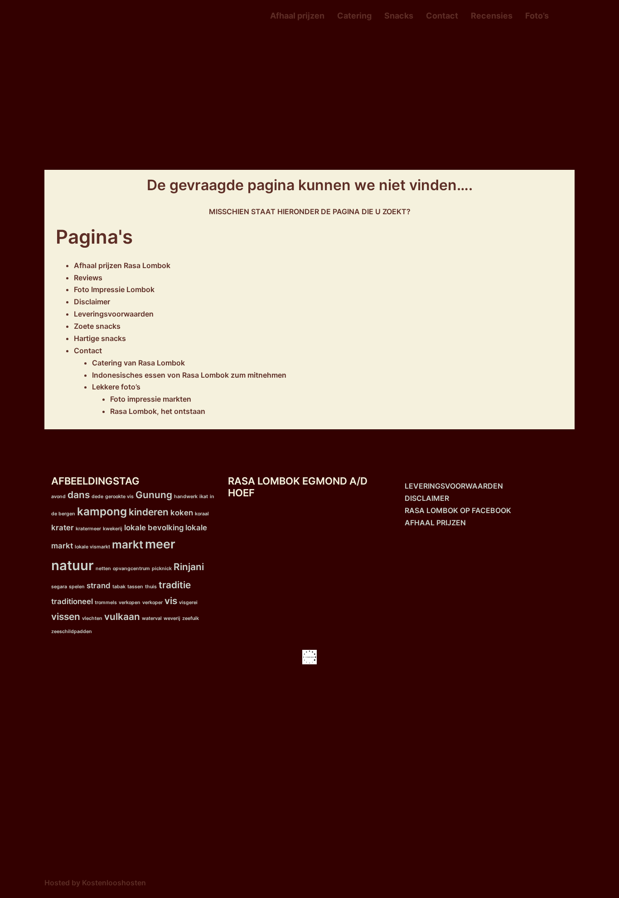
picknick (162, 568)
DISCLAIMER (427, 498)
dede (97, 496)
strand (99, 585)
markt (127, 544)
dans (79, 494)
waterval (152, 618)
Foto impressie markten (150, 398)
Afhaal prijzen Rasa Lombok (122, 265)
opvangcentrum (131, 568)
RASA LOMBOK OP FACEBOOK (458, 510)
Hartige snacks (100, 338)
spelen (77, 587)
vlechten (92, 618)
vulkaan (122, 616)
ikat (203, 496)
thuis (151, 587)
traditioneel (72, 601)
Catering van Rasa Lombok (138, 362)
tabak (119, 587)
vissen (65, 616)
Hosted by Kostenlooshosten (95, 882)
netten (103, 568)
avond (58, 496)
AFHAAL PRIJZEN (435, 522)
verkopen (129, 602)
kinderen (149, 512)
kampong (102, 511)
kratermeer (88, 529)
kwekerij (112, 529)
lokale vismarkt (92, 547)
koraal (202, 514)
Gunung (153, 494)
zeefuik (190, 618)
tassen (135, 587)
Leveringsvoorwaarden (114, 313)
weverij (172, 618)
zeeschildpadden (71, 631)
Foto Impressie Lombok (114, 289)
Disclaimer (92, 301)
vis (170, 600)
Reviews (88, 277)
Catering (354, 15)
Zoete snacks (97, 326)
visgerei (188, 602)
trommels (106, 602)
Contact (442, 15)
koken (181, 512)
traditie (175, 585)
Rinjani (189, 566)
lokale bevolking (154, 527)
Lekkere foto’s (116, 386)
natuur (72, 565)
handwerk (186, 496)
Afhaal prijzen (297, 15)
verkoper (152, 602)
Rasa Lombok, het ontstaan (157, 411)
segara (59, 587)
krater (62, 527)
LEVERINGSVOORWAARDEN (454, 485)
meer (160, 544)
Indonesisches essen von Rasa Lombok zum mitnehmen (189, 374)
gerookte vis (119, 496)
